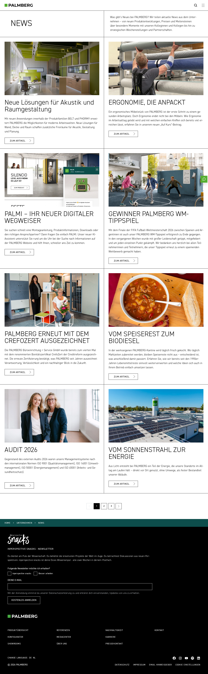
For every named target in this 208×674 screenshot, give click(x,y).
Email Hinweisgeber (160, 665)
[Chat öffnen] (204, 179)
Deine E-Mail (15, 580)
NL (34, 658)
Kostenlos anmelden (23, 600)
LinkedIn (198, 658)
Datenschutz (122, 665)
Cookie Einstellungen (187, 665)
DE (30, 658)
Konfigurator (15, 637)
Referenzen (63, 630)
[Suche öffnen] (195, 5)
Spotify (192, 658)
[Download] (95, 91)
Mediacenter (64, 637)
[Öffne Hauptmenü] (203, 5)
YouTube (186, 658)
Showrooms (14, 644)
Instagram (180, 658)
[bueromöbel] (19, 5)
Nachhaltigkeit (114, 630)
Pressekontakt (114, 644)
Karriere (111, 637)
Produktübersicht (18, 630)
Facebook (174, 658)
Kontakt (159, 630)
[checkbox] (9, 573)
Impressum (139, 665)
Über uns (62, 644)
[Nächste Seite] (119, 506)
